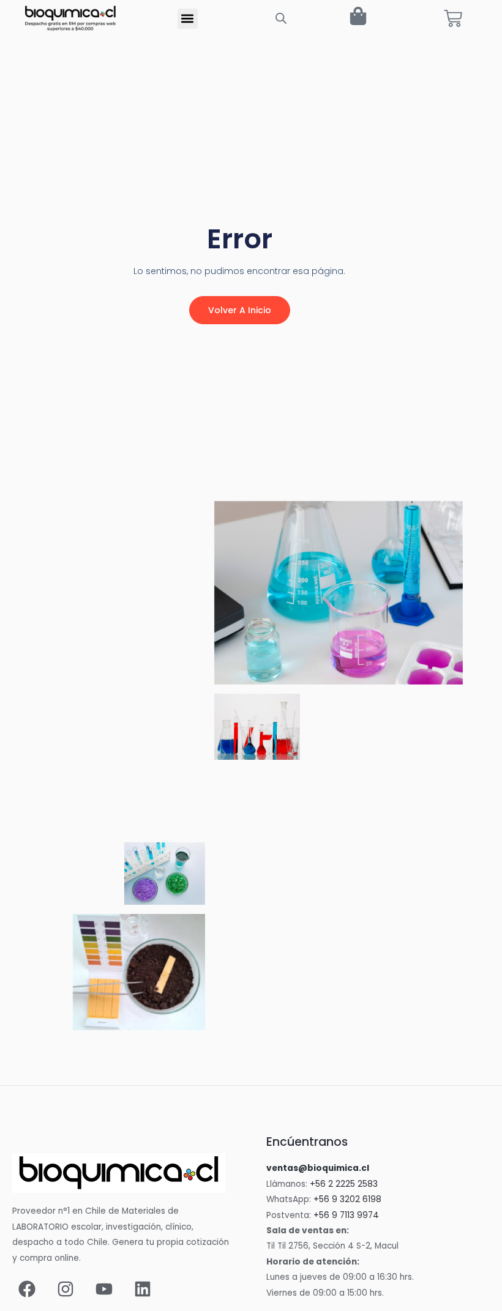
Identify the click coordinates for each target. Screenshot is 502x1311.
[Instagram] (65, 1289)
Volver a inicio (239, 310)
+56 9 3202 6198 (347, 1199)
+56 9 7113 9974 (346, 1215)
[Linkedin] (142, 1289)
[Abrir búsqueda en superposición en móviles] (281, 18)
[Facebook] (27, 1289)
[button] (188, 19)
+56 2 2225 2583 (344, 1184)
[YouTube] (104, 1289)
